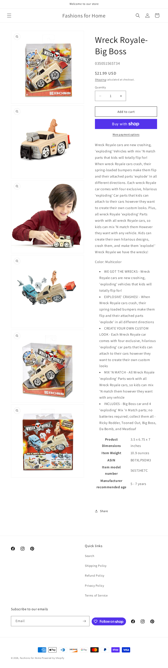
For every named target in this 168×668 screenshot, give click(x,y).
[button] (9, 15)
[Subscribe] (84, 621)
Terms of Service (96, 595)
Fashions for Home (30, 657)
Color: (100, 262)
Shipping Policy (96, 566)
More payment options (126, 134)
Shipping (100, 79)
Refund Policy (94, 575)
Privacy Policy (94, 586)
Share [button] (104, 511)
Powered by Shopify (53, 657)
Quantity (100, 87)
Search (89, 556)
